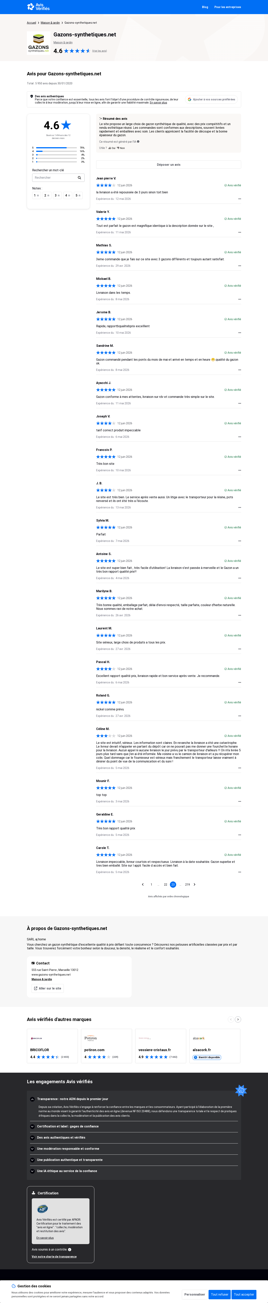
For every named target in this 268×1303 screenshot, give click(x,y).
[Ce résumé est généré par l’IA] (138, 141)
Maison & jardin (50, 22)
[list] (134, 1046)
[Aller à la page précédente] (143, 884)
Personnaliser (194, 1294)
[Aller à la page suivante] (194, 884)
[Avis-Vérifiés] (38, 7)
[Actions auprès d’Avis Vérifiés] (239, 198)
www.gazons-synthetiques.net (51, 974)
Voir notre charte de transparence (54, 1256)
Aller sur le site (50, 988)
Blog (205, 7)
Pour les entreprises (227, 7)
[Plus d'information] (69, 1249)
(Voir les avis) (99, 51)
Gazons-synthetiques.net (81, 22)
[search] (79, 177)
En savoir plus (158, 102)
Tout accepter (244, 1294)
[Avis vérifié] (225, 185)
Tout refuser (219, 1294)
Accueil (31, 22)
